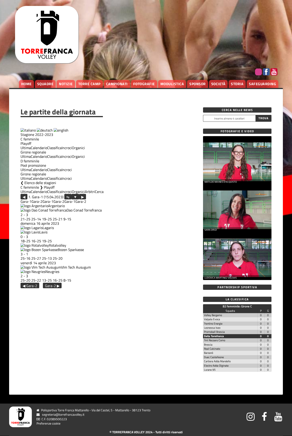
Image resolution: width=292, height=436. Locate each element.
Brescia (208, 344)
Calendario (39, 148)
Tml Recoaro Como (214, 340)
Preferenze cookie (48, 423)
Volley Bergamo (213, 315)
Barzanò (208, 353)
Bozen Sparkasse (71, 249)
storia (237, 84)
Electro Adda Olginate (216, 365)
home (26, 84)
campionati (117, 84)
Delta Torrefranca (214, 336)
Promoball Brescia (214, 332)
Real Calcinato (212, 348)
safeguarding (262, 84)
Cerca (99, 191)
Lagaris (48, 227)
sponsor (197, 84)
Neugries (52, 271)
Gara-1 (26, 201)
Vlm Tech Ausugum (76, 267)
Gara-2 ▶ (52, 285)
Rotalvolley (57, 245)
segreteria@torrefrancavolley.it (63, 414)
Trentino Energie (213, 323)
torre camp (89, 84)
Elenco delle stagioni (40, 182)
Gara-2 (36, 201)
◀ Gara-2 (30, 285)
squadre (45, 84)
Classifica (54, 148)
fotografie (144, 84)
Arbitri (90, 191)
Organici (78, 148)
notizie (66, 84)
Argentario (56, 206)
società (218, 84)
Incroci (67, 148)
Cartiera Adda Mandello (217, 361)
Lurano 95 (210, 369)
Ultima (26, 148)
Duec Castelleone (214, 357)
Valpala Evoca (212, 319)
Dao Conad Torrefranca (84, 210)
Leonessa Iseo (212, 327)
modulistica (172, 84)
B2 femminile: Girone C (237, 306)
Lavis (43, 232)
